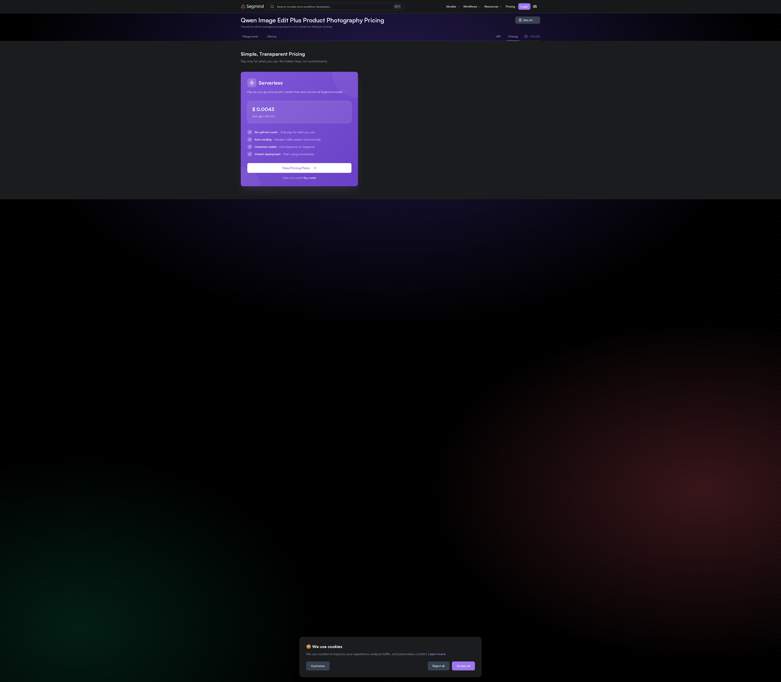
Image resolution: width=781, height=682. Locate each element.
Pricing (510, 6)
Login (524, 6)
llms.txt (528, 20)
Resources (491, 6)
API (498, 36)
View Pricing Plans (296, 168)
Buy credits (310, 177)
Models (451, 6)
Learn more (436, 654)
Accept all (463, 666)
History (272, 36)
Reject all (439, 666)
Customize (318, 666)
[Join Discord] (535, 6)
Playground (250, 36)
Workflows (470, 6)
